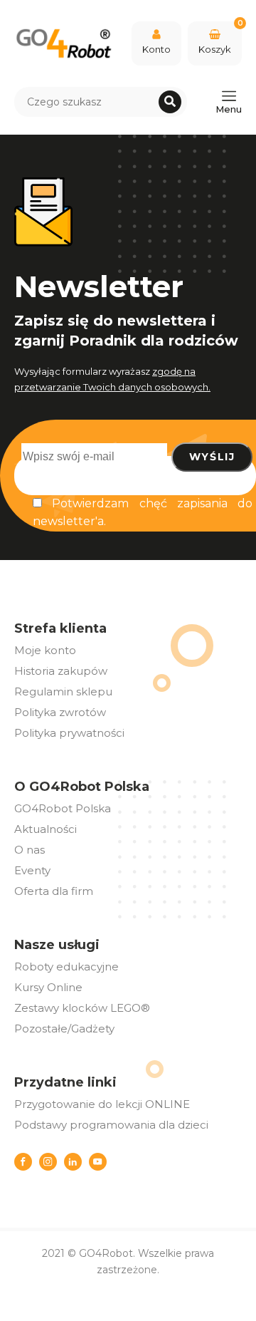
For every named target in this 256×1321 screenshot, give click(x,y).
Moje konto (45, 650)
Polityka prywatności (69, 733)
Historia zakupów (60, 671)
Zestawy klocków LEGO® (82, 1008)
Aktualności (45, 829)
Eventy (32, 870)
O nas (29, 849)
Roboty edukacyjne (66, 966)
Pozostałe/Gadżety (64, 1028)
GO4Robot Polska (62, 808)
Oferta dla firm (53, 891)
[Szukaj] (170, 101)
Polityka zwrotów (60, 712)
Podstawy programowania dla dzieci (111, 1124)
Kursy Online (48, 987)
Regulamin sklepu (63, 691)
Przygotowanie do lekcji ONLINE (102, 1104)
